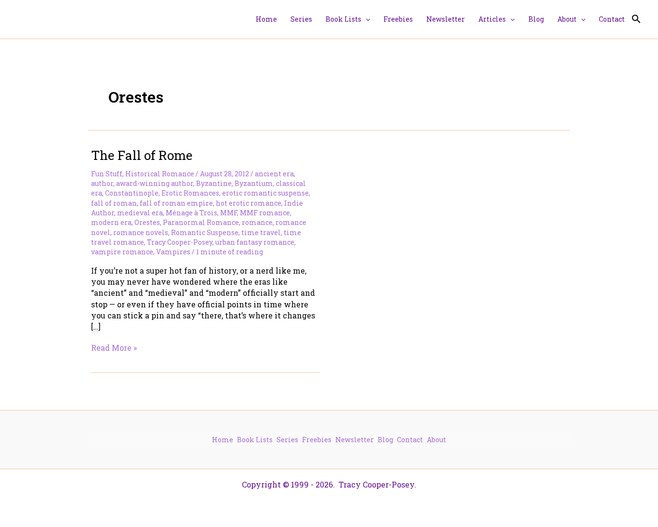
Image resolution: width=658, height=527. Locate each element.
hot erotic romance (248, 203)
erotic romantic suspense (265, 193)
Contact (410, 439)
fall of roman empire (176, 203)
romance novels (140, 232)
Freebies (316, 439)
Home (222, 439)
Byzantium (254, 183)
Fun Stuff (106, 173)
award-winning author (154, 183)
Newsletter (354, 439)
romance (257, 222)
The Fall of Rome (142, 155)
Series (287, 439)
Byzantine (214, 183)
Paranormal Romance (201, 222)
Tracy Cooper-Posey (179, 242)
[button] (365, 19)
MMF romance (265, 212)
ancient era (274, 173)
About (436, 439)
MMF (228, 212)
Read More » (114, 347)
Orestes (147, 222)
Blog (385, 439)
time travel (261, 232)
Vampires (173, 251)
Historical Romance (159, 173)
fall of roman (114, 203)
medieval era (140, 212)
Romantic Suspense (204, 232)
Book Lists (255, 439)
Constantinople (131, 193)
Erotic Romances (190, 193)
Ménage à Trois (191, 212)
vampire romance (122, 251)
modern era (111, 222)
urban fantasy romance (254, 242)
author (102, 183)
